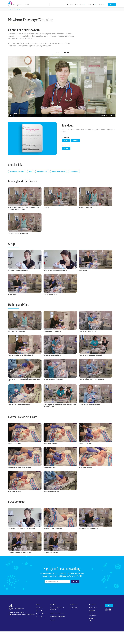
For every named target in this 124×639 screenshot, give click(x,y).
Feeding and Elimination (17, 171)
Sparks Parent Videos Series (57, 613)
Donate (112, 4)
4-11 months (92, 613)
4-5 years (91, 621)
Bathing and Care (42, 171)
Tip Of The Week (74, 607)
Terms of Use (40, 614)
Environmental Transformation (57, 616)
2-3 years (91, 618)
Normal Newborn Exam (58, 171)
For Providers (74, 604)
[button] (80, 4)
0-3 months (92, 610)
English (66, 140)
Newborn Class (93, 607)
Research (52, 620)
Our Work (70, 4)
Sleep (30, 171)
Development (74, 171)
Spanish (75, 140)
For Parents (17, 9)
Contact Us (39, 611)
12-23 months (92, 615)
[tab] (57, 52)
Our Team (101, 4)
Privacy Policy (40, 617)
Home (9, 9)
